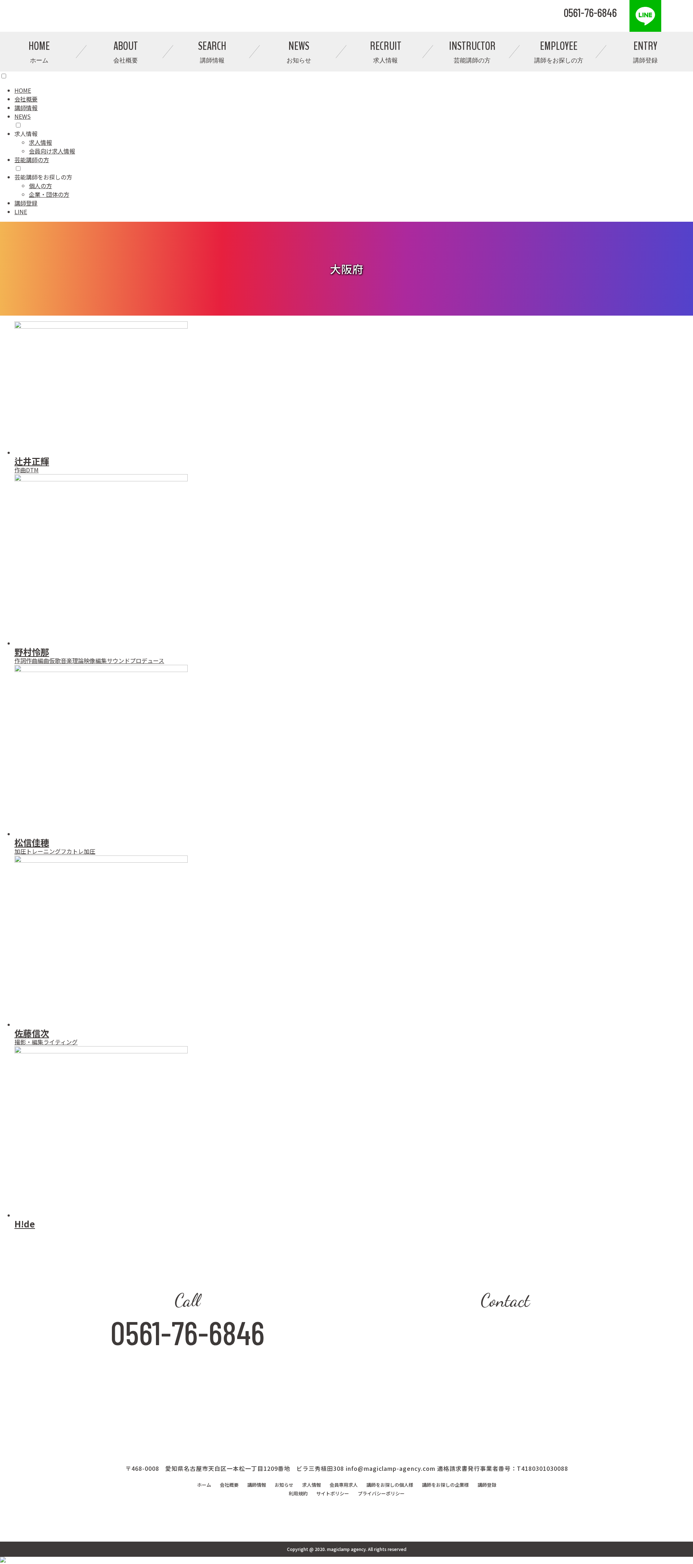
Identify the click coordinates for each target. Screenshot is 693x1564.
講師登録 (26, 203)
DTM (32, 469)
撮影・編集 (28, 1041)
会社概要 (26, 99)
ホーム (204, 1484)
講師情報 (26, 107)
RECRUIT (385, 51)
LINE (20, 211)
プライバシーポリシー (381, 1493)
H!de (24, 1223)
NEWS (299, 51)
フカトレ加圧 (78, 851)
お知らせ (284, 1484)
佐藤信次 (31, 1033)
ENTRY (645, 51)
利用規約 (298, 1493)
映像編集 (95, 660)
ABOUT (125, 51)
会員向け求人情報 (52, 151)
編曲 (43, 660)
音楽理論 (72, 660)
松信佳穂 (31, 842)
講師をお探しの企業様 (445, 1484)
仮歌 (55, 660)
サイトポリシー (332, 1493)
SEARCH (212, 51)
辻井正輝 (31, 461)
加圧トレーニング (37, 851)
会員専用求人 (344, 1484)
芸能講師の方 (31, 159)
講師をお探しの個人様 (389, 1484)
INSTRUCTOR (472, 51)
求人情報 (40, 142)
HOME (39, 51)
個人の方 (40, 185)
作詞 (20, 660)
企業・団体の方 (49, 194)
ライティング (60, 1041)
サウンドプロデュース (135, 660)
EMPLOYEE (558, 51)
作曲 (20, 469)
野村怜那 (31, 651)
